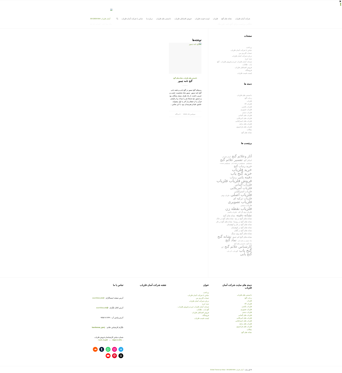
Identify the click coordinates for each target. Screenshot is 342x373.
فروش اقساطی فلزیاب (243, 67)
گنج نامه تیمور (185, 81)
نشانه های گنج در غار (224, 221)
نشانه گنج (224, 236)
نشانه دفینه (244, 215)
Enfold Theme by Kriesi (217, 369)
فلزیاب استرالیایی (243, 191)
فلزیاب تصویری (246, 109)
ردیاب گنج (248, 98)
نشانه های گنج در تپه (243, 218)
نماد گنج (230, 239)
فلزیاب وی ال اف (245, 212)
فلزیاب (249, 101)
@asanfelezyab (98, 298)
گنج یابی (246, 253)
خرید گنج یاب (241, 173)
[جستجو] (117, 19)
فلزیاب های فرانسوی (244, 126)
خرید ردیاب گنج (243, 166)
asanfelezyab (102, 307)
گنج (222, 247)
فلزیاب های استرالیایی (243, 121)
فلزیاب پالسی (247, 106)
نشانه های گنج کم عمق (242, 236)
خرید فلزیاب (242, 169)
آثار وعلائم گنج (242, 156)
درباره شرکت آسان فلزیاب (242, 56)
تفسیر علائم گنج (231, 159)
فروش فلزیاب (240, 180)
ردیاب (233, 177)
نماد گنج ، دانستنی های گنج (243, 243)
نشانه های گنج (178, 78)
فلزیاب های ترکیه (245, 123)
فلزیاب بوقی (225, 195)
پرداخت (249, 47)
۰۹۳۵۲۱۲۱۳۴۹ (116, 340)
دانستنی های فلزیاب (190, 78)
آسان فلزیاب (226, 156)
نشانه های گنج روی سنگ (241, 233)
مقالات (249, 129)
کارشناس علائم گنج (238, 246)
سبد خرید (248, 58)
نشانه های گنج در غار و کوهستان (239, 224)
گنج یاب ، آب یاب (232, 251)
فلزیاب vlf (248, 103)
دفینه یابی (245, 177)
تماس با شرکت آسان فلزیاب (241, 50)
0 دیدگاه (177, 114)
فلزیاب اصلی (241, 194)
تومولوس (249, 163)
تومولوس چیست (225, 163)
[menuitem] (243, 19)
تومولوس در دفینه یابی (238, 163)
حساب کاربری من (245, 53)
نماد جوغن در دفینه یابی (245, 241)
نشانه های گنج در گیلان (243, 230)
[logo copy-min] (101, 19)
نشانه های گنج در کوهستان (241, 227)
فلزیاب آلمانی (243, 184)
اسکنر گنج (248, 160)
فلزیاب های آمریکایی (244, 118)
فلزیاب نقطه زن (238, 208)
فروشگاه (248, 70)
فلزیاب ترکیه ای (242, 198)
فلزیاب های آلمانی (245, 115)
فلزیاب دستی (247, 112)
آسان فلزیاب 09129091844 (235, 369)
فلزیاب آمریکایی (241, 187)
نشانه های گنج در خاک (225, 218)
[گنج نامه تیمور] (185, 58)
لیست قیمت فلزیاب (244, 73)
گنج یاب (245, 250)
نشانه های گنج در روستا (243, 221)
